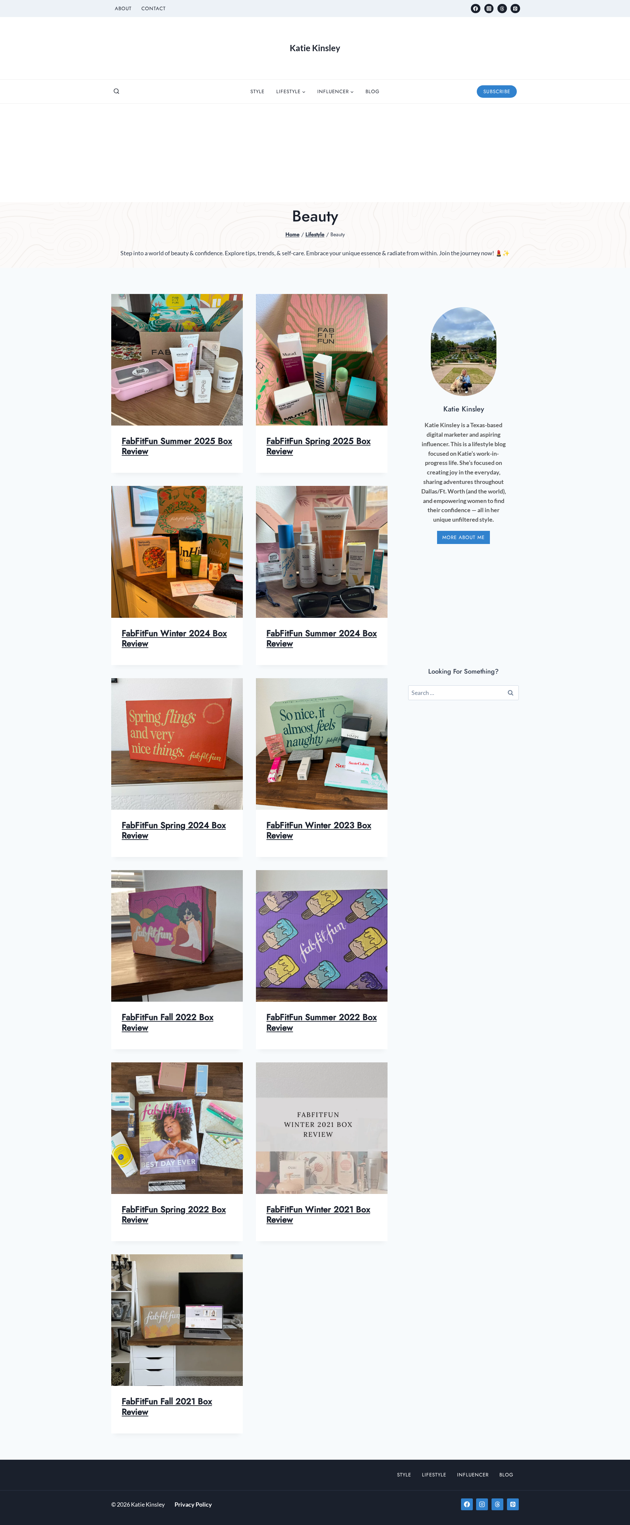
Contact (153, 8)
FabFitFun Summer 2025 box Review (177, 446)
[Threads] (502, 8)
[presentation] (177, 360)
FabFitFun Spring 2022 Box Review (174, 1214)
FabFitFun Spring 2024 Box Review (174, 830)
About (123, 8)
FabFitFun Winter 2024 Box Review (174, 638)
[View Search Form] (116, 91)
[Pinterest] (515, 8)
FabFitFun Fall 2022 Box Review (167, 1022)
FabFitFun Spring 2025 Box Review (318, 446)
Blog (373, 91)
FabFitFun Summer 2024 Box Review (321, 638)
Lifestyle (434, 1474)
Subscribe (496, 91)
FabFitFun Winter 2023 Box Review (318, 830)
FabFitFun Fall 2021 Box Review (167, 1406)
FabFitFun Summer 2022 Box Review (321, 1022)
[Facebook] (475, 8)
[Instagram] (489, 8)
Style (257, 91)
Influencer (473, 1474)
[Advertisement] (315, 153)
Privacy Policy (193, 1504)
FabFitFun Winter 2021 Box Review (318, 1214)
